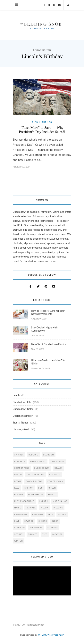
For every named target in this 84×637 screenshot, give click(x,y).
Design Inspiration (23, 415)
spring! (18, 534)
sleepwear (36, 527)
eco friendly (55, 481)
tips (44, 534)
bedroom (48, 454)
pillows (58, 507)
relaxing (37, 514)
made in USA (60, 501)
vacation (57, 534)
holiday (18, 494)
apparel (19, 454)
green (52, 488)
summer (33, 534)
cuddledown (42, 468)
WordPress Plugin (55, 634)
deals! (58, 468)
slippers (52, 527)
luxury (43, 501)
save (17, 521)
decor (18, 474)
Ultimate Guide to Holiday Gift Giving (48, 362)
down (17, 481)
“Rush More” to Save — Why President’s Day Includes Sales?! (42, 130)
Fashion (28, 488)
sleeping (19, 527)
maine (17, 507)
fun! (41, 488)
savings (29, 521)
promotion (20, 514)
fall (16, 488)
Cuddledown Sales (23, 409)
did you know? (35, 474)
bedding (33, 454)
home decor (35, 494)
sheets (42, 521)
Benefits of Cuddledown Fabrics (48, 344)
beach (16, 395)
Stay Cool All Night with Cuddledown (44, 329)
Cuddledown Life (22, 402)
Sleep (55, 521)
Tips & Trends (42, 122)
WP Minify (42, 634)
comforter (57, 461)
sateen (62, 514)
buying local (38, 461)
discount (55, 474)
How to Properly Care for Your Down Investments (48, 312)
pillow (45, 507)
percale (31, 507)
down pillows (34, 481)
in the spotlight (24, 501)
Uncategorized (21, 429)
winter (18, 541)
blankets (19, 461)
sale (50, 514)
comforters (21, 468)
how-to (52, 494)
